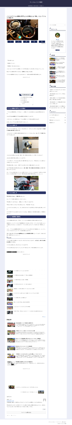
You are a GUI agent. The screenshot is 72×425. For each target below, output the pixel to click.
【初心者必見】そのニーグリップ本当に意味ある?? (57, 94)
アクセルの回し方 (23, 100)
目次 (25, 94)
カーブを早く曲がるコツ (58, 115)
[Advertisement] (26, 12)
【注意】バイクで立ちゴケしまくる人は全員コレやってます (57, 90)
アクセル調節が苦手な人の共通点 (26, 97)
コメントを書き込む (26, 412)
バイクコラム (58, 117)
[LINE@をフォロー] (59, 50)
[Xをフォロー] (56, 50)
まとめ (23, 103)
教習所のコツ (58, 122)
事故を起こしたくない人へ (58, 120)
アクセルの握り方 (23, 98)
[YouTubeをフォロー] (57, 50)
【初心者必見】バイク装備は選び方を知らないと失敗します (57, 103)
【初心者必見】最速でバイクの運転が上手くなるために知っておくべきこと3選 (57, 107)
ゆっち (57, 39)
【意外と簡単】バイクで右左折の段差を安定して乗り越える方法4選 (57, 99)
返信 (44, 409)
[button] (42, 42)
